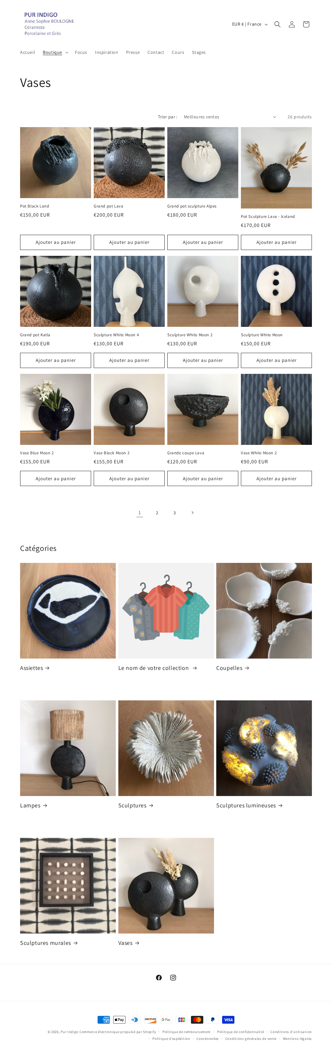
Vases (125, 942)
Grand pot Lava (108, 206)
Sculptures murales (45, 942)
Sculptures (132, 805)
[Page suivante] (192, 513)
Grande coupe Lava (185, 453)
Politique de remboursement (186, 1031)
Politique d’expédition (171, 1038)
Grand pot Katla (35, 335)
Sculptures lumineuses (246, 805)
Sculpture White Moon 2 (189, 335)
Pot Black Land (34, 206)
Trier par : (167, 117)
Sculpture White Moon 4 (116, 335)
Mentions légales (297, 1038)
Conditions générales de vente (251, 1038)
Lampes (30, 805)
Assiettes (31, 668)
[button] (55, 52)
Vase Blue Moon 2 (37, 453)
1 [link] (139, 512)
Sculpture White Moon (262, 335)
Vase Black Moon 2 (111, 453)
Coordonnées (207, 1038)
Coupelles (229, 668)
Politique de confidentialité (240, 1031)
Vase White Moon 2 (259, 453)
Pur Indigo (69, 1031)
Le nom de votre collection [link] (154, 668)
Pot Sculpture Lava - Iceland (268, 216)
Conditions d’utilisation (291, 1031)
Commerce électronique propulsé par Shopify (117, 1031)
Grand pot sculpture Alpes (192, 206)
